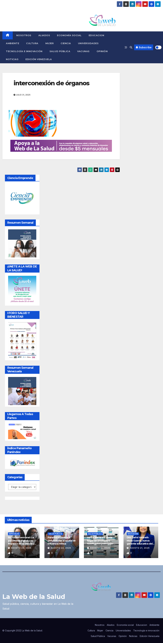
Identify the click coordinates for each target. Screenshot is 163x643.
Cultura (32, 43)
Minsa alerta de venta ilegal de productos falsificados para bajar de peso (100, 542)
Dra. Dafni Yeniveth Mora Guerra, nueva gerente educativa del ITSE (139, 542)
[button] (131, 47)
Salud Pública (60, 51)
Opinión (102, 51)
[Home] (7, 35)
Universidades (88, 43)
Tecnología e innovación (24, 51)
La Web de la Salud (33, 596)
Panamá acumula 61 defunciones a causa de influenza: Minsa (62, 540)
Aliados (44, 35)
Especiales (14, 534)
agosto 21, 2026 (100, 548)
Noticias (12, 59)
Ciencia (66, 43)
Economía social (69, 35)
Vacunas (83, 51)
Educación (133, 534)
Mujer (49, 43)
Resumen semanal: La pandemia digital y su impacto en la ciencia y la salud (21, 542)
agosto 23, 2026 (21, 548)
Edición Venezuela (38, 59)
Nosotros (23, 35)
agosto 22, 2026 (61, 548)
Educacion (96, 35)
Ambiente (12, 43)
